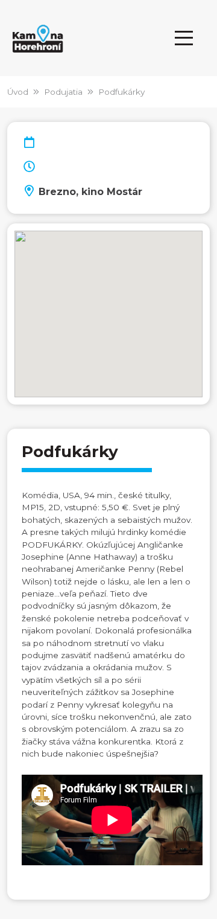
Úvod (17, 92)
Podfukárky (121, 92)
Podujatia (63, 92)
